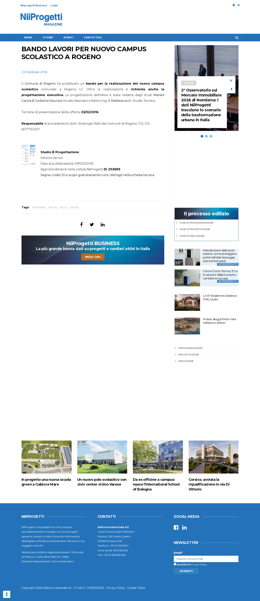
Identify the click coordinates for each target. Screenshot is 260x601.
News (28, 37)
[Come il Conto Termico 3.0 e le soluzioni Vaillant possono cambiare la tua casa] (187, 277)
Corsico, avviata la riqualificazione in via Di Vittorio (209, 484)
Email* (178, 553)
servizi (53, 207)
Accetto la (183, 564)
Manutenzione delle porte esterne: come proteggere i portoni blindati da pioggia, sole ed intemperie (220, 256)
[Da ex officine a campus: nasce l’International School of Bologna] (158, 457)
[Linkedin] (239, 4)
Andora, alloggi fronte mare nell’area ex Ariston (219, 321)
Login (54, 5)
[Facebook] (234, 4)
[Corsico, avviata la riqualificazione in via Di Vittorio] (214, 457)
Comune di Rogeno (40, 83)
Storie (48, 37)
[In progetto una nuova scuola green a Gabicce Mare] (47, 457)
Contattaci (93, 37)
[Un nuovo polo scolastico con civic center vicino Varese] (102, 457)
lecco (63, 207)
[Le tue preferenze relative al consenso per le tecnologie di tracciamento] (6, 594)
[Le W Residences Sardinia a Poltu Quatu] (187, 302)
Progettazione (188, 354)
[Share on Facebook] (81, 224)
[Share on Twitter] (92, 224)
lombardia (38, 207)
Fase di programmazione (197, 222)
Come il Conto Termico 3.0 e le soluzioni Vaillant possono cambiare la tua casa (220, 274)
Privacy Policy (199, 564)
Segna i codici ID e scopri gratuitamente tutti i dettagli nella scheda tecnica (97, 175)
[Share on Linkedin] (103, 224)
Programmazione (190, 348)
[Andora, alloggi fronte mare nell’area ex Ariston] (187, 325)
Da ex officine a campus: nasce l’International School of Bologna (156, 484)
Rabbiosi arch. (121, 101)
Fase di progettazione (195, 229)
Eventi (68, 37)
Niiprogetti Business (34, 5)
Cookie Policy (136, 588)
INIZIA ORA (93, 257)
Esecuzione (186, 361)
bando (74, 207)
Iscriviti (186, 571)
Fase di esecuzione (192, 235)
